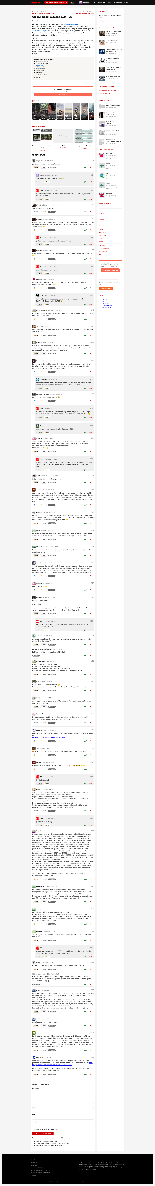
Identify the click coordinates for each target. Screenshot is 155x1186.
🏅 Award (36, 167)
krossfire (101, 229)
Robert (38, 831)
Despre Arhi (101, 2)
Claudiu (42, 426)
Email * (34, 1114)
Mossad (39, 219)
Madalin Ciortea (41, 205)
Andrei (100, 210)
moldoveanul (40, 476)
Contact (109, 2)
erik (37, 636)
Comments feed (107, 305)
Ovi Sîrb (101, 242)
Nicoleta (39, 361)
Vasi (100, 254)
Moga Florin (40, 547)
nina (37, 681)
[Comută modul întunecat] (72, 3)
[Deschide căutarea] (77, 2)
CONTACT (33, 1175)
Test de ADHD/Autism (104, 93)
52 (46, 20)
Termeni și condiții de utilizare (38, 1167)
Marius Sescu (102, 235)
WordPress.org (106, 307)
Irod (100, 216)
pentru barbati (41, 661)
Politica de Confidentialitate (89, 1182)
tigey (38, 530)
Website (34, 1122)
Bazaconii (39, 714)
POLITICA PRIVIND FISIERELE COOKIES (40, 1172)
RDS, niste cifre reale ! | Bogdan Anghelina (46, 974)
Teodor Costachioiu (104, 248)
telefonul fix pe (40, 31)
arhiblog (35, 2)
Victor (42, 296)
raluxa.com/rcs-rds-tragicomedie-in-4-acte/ (48, 737)
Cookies (99, 1182)
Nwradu (101, 238)
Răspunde (52, 167)
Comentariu (35, 1088)
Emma (38, 962)
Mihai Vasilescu (103, 251)
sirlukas (39, 438)
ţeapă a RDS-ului (71, 24)
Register (104, 299)
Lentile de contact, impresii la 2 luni (43, 13)
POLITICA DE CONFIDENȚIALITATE (39, 1170)
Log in (104, 301)
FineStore (101, 21)
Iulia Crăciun (102, 219)
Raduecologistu (41, 310)
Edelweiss (101, 213)
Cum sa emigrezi (117, 2)
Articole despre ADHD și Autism (107, 90)
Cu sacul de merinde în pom (85, 13)
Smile (42, 175)
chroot (79, 1182)
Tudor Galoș (102, 245)
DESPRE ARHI (34, 1165)
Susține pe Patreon (62, 94)
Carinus (39, 279)
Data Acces (104, 1182)
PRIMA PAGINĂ (34, 1162)
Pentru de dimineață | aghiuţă (42, 649)
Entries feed (105, 303)
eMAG (100, 17)
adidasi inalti (39, 65)
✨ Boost (43, 167)
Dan (37, 1057)
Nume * (34, 1107)
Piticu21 (39, 597)
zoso (100, 207)
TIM (37, 748)
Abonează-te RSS (106, 288)
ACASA (94, 2)
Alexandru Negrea (42, 394)
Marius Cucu (102, 232)
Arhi (35, 20)
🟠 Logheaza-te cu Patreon (110, 270)
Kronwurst (101, 226)
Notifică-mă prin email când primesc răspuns (47, 1129)
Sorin (38, 326)
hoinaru (101, 222)
